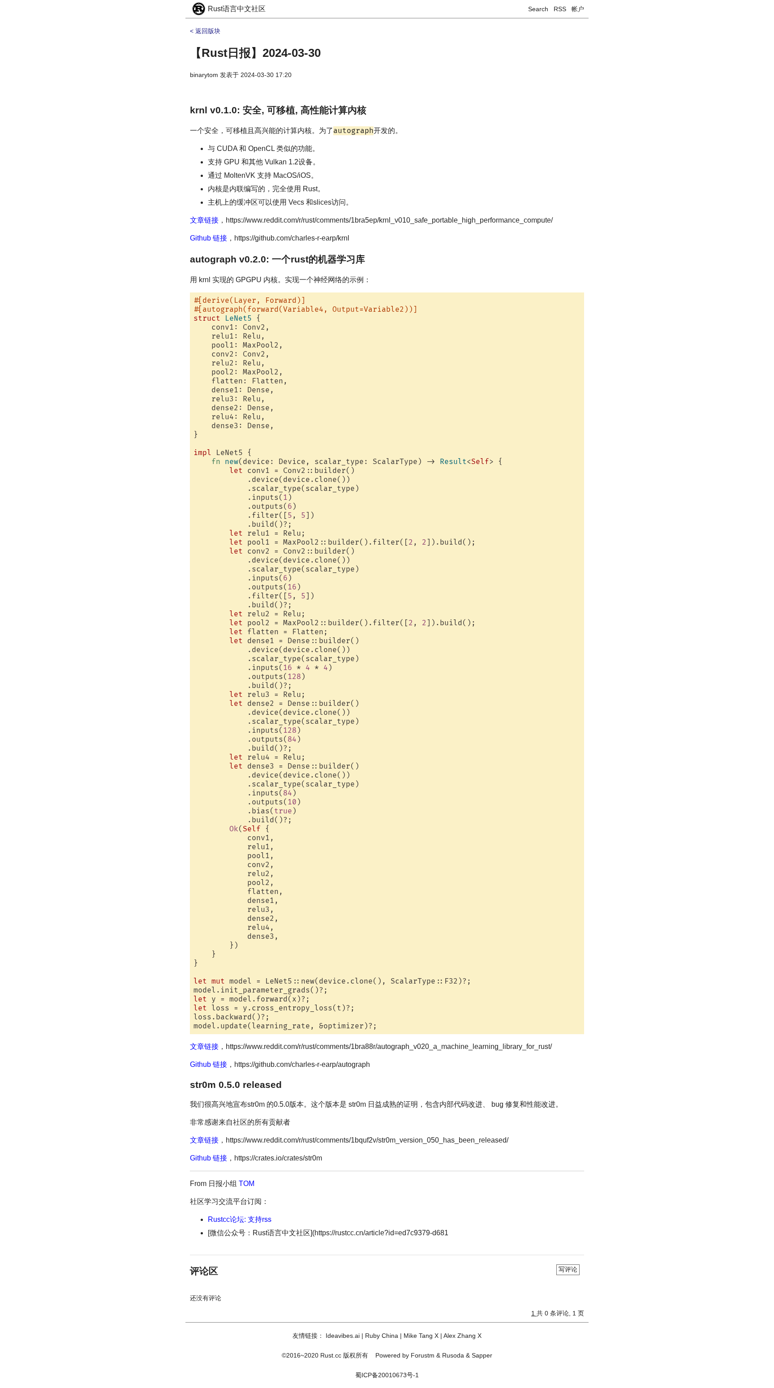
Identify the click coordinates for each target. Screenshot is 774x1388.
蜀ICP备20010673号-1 (387, 1375)
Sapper (482, 1355)
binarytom (204, 74)
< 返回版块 (205, 30)
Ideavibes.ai (343, 1335)
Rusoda (453, 1355)
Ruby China (381, 1335)
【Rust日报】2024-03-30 (255, 53)
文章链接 (204, 220)
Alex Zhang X (462, 1335)
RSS (560, 9)
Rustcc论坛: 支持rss (239, 1219)
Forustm (422, 1355)
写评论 (568, 1269)
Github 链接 (208, 238)
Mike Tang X (421, 1335)
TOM (246, 1183)
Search (538, 9)
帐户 (578, 9)
